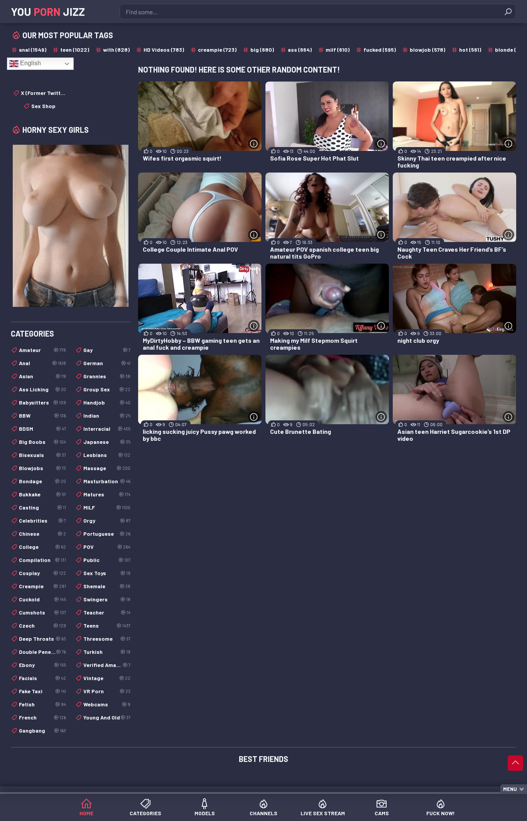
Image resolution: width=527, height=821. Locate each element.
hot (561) (470, 49)
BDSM (42, 428)
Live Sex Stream (323, 813)
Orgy (106, 520)
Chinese (42, 533)
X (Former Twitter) (43, 93)
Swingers (106, 599)
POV (106, 546)
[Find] (508, 11)
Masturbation (106, 481)
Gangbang (42, 730)
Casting (42, 507)
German (106, 363)
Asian (42, 376)
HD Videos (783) (164, 49)
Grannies (106, 376)
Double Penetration (42, 651)
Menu (510, 789)
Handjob (106, 402)
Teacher (106, 612)
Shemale (106, 586)
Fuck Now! (440, 813)
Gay (106, 350)
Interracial (106, 428)
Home (86, 813)
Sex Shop (43, 106)
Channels (263, 813)
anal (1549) (32, 49)
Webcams (106, 704)
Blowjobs (42, 468)
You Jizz (48, 11)
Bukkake (42, 494)
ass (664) (300, 49)
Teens (106, 625)
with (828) (116, 49)
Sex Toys (106, 573)
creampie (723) (217, 49)
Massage (106, 468)
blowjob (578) (427, 49)
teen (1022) (74, 49)
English (30, 63)
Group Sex (106, 389)
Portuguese (106, 533)
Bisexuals (42, 455)
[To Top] (515, 763)
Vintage (106, 678)
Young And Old (106, 717)
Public (106, 560)
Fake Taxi (42, 691)
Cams (382, 813)
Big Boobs (42, 441)
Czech (42, 625)
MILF (106, 507)
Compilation (42, 560)
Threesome (106, 638)
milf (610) (338, 49)
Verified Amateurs (106, 665)
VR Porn (106, 691)
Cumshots (42, 612)
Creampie (42, 586)
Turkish (106, 651)
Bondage (42, 481)
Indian (106, 415)
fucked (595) (379, 49)
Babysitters (42, 402)
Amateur (42, 350)
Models (204, 813)
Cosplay (42, 573)
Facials (42, 678)
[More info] (254, 143)
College (42, 546)
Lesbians (106, 455)
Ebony (42, 665)
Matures (106, 494)
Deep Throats (42, 638)
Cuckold (42, 599)
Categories (145, 813)
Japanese (106, 441)
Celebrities (42, 520)
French (42, 717)
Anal (42, 363)
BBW (42, 415)
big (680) (262, 49)
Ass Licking (42, 389)
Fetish (42, 704)
